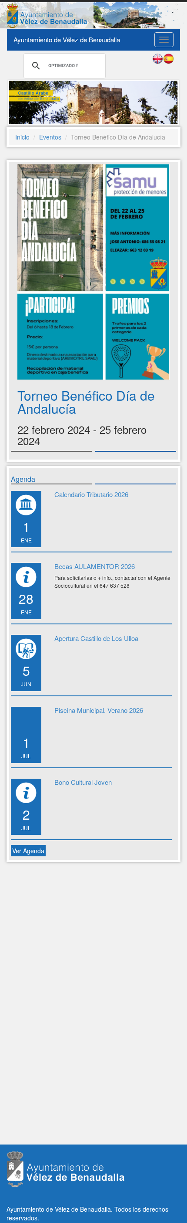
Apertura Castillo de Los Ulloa (96, 638)
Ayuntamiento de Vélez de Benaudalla (66, 39)
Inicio (22, 137)
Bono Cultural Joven (83, 782)
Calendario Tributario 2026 (91, 494)
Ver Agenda (28, 850)
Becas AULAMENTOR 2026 (94, 566)
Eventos (50, 137)
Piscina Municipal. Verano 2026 (98, 710)
